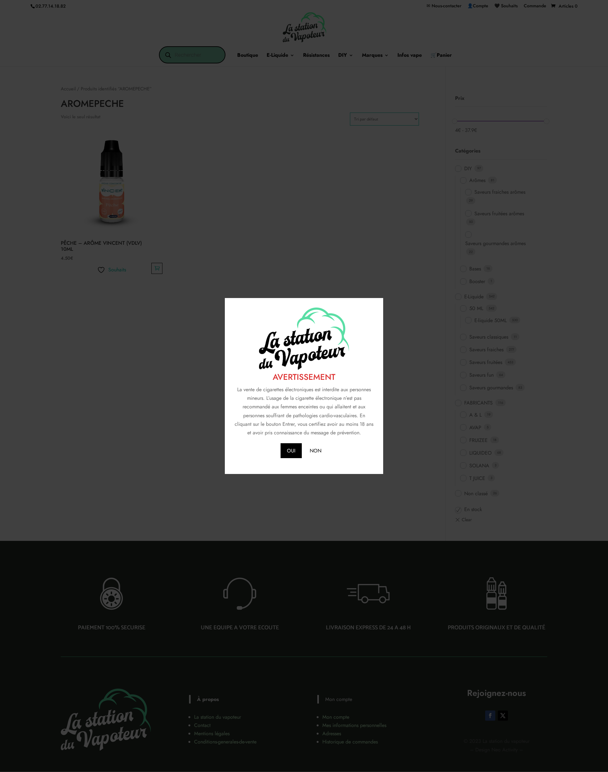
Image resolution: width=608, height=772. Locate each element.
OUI (291, 450)
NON (315, 450)
